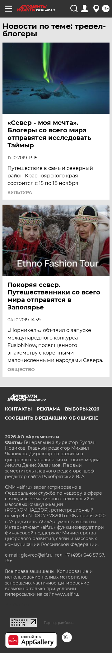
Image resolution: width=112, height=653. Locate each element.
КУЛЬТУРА (19, 192)
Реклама (48, 409)
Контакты (18, 409)
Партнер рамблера (58, 623)
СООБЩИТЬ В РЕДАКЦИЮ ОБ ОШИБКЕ (51, 418)
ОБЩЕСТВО (21, 369)
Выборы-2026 (82, 409)
